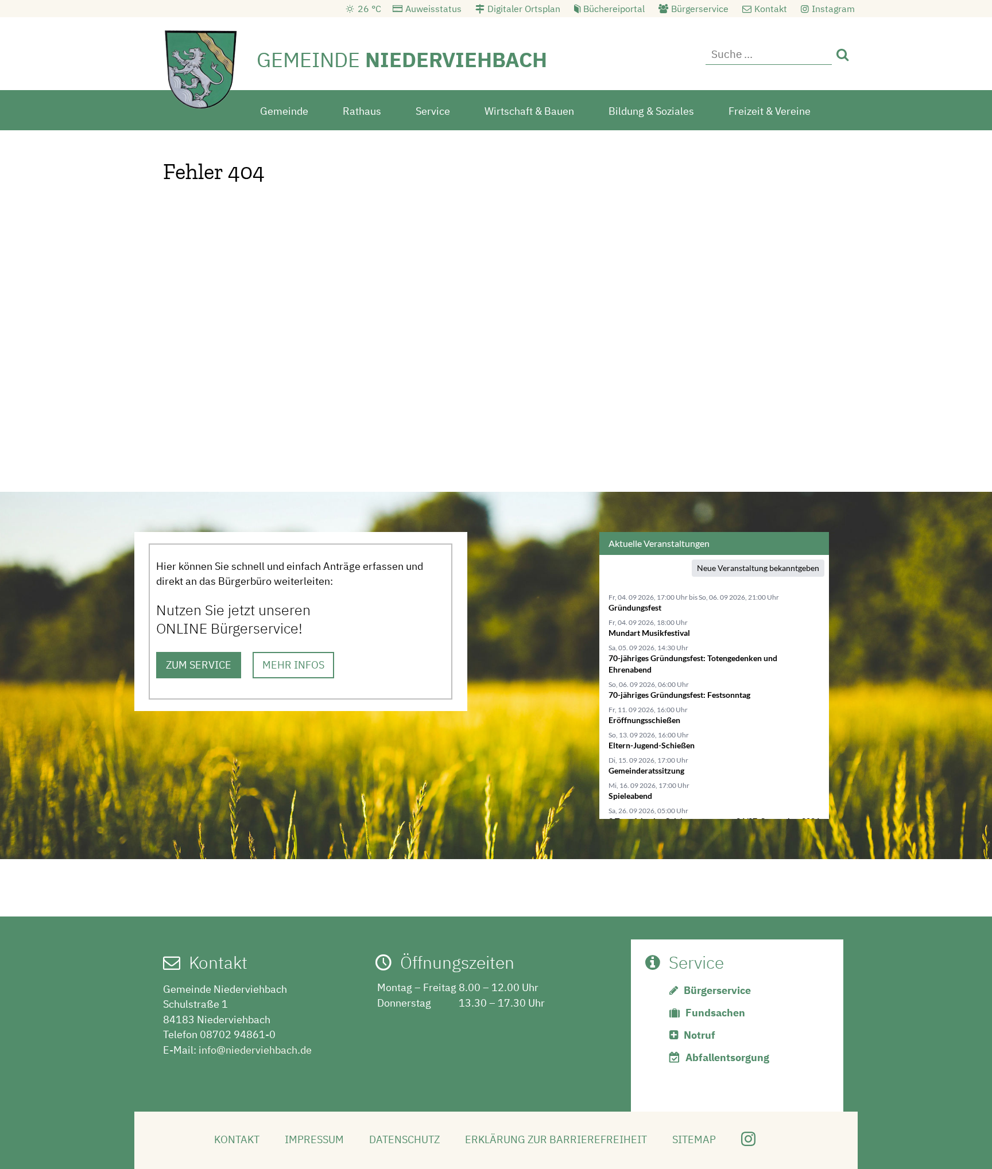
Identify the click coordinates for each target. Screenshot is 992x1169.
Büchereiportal (614, 8)
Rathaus (362, 111)
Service (433, 111)
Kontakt (770, 8)
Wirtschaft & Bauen (529, 111)
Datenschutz (404, 1139)
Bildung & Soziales (651, 111)
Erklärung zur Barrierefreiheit (556, 1139)
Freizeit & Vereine (769, 111)
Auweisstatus (433, 8)
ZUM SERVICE (198, 664)
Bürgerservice (699, 8)
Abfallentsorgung (727, 1057)
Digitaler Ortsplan (523, 8)
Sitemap (694, 1139)
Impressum (314, 1139)
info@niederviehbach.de (255, 1050)
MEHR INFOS (293, 664)
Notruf (699, 1035)
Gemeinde (284, 111)
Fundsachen (715, 1012)
